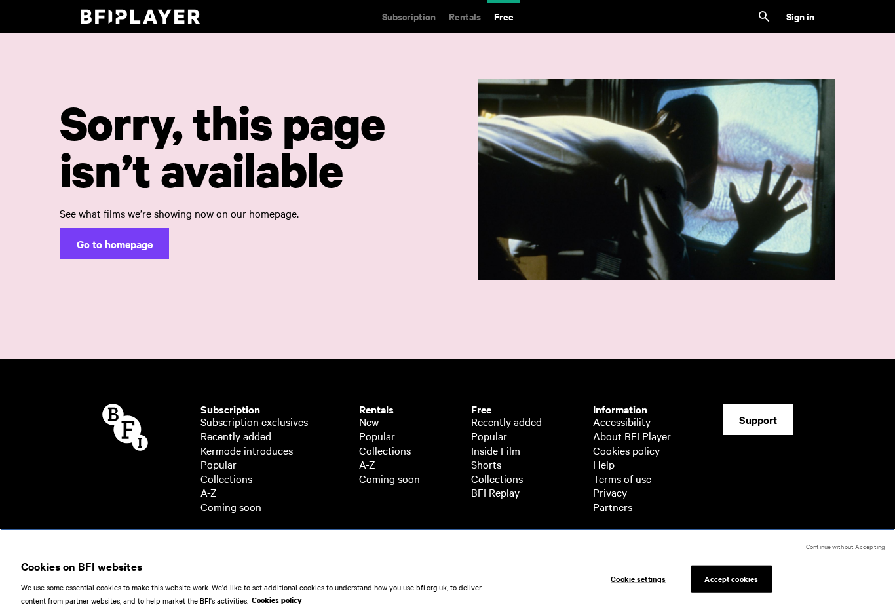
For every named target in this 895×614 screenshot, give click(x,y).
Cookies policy (626, 450)
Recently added (235, 436)
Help (604, 464)
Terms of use (622, 478)
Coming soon (230, 506)
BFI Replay (495, 492)
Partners (612, 506)
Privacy (610, 492)
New (369, 421)
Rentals (465, 16)
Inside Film (495, 450)
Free (504, 16)
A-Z (208, 492)
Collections (226, 478)
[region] (447, 571)
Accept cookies (731, 578)
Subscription (409, 16)
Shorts (486, 464)
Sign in (800, 16)
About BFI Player (632, 436)
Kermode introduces (246, 450)
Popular (218, 464)
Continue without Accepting (845, 546)
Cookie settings (638, 578)
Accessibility (622, 421)
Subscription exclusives (254, 421)
